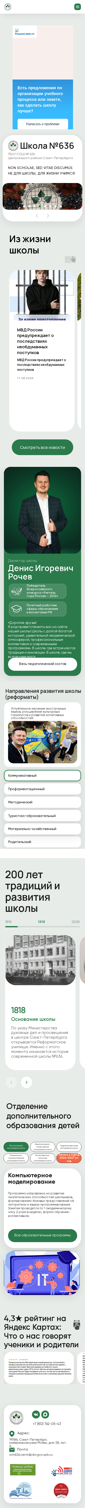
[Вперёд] (26, 1082)
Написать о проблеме (42, 124)
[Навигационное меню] (77, 7)
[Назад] (11, 1082)
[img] (16, 1417)
